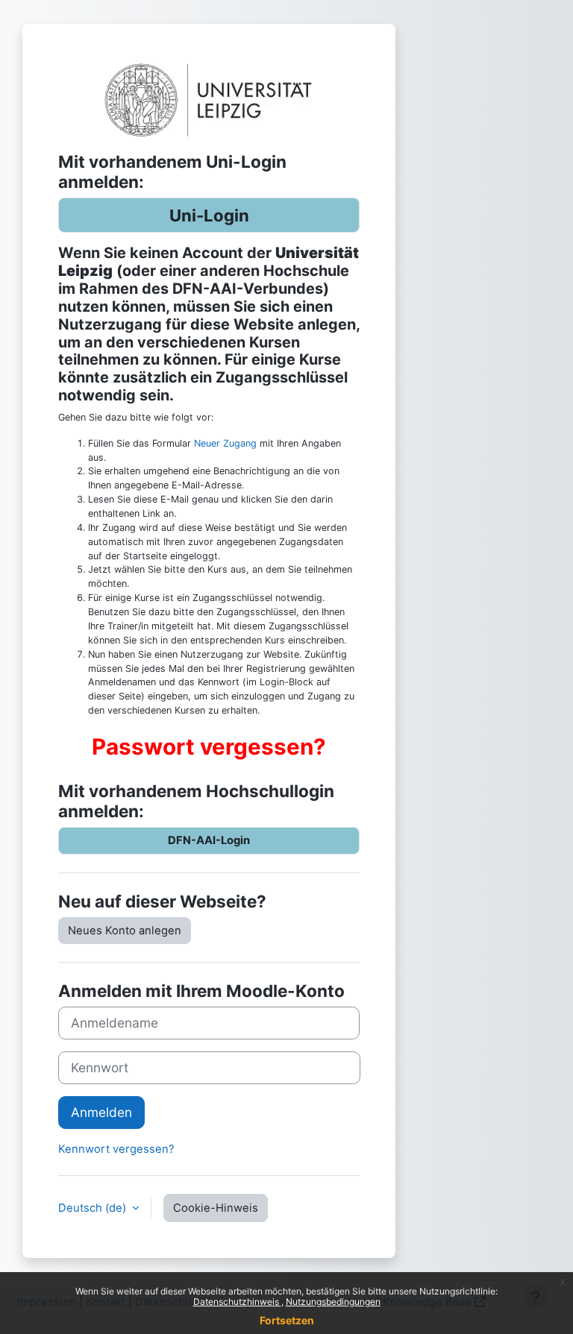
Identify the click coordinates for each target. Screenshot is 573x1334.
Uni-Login (209, 215)
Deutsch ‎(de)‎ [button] (93, 1208)
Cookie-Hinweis (215, 1208)
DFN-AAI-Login (209, 840)
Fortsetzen (287, 1320)
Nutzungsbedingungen (333, 1301)
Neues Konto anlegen (124, 930)
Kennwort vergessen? (116, 1149)
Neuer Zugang (225, 443)
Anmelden (101, 1112)
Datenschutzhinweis (237, 1301)
